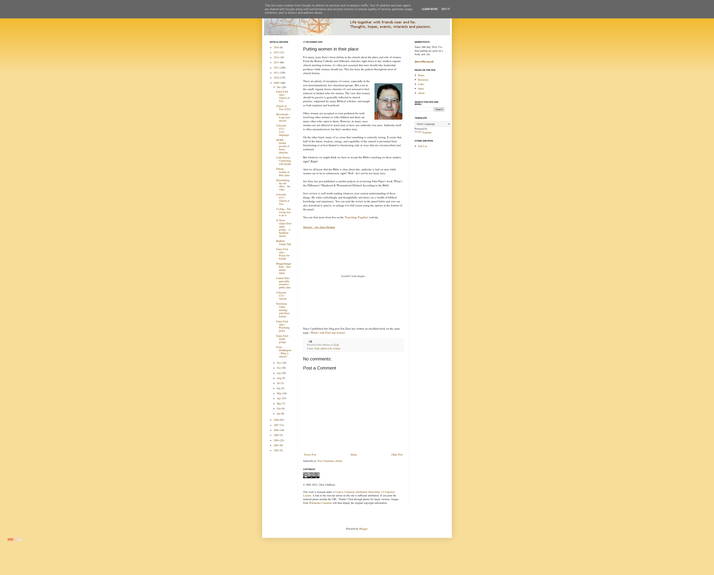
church (323, 348)
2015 (277, 52)
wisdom (336, 348)
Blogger (363, 528)
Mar (279, 403)
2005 (277, 435)
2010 (277, 77)
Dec (279, 87)
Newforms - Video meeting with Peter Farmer (283, 310)
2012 (277, 67)
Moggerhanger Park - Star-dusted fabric (283, 268)
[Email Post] (310, 341)
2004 (277, 440)
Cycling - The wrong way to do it (283, 212)
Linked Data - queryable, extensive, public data (283, 282)
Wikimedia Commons (320, 503)
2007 (277, 425)
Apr (279, 398)
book (317, 348)
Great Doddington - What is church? (283, 351)
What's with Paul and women (328, 332)
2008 (277, 420)
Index (421, 88)
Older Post (397, 454)
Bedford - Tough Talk (283, 242)
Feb (279, 408)
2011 (277, 72)
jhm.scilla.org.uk (424, 61)
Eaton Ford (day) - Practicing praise (283, 326)
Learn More (430, 9)
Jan (279, 413)
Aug (279, 378)
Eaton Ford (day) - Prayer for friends (283, 253)
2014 (277, 57)
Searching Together (356, 217)
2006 (277, 430)
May (279, 393)
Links (421, 84)
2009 (277, 83)
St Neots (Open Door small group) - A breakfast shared (284, 228)
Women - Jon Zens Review (319, 227)
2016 (277, 47)
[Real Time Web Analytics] (14, 540)
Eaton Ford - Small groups (283, 339)
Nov (279, 363)
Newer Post (310, 454)
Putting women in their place (283, 172)
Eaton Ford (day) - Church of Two (283, 96)
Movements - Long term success (283, 117)
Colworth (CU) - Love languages (282, 130)
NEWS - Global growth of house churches (282, 146)
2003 (277, 445)
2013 (277, 62)
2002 (277, 450)
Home (354, 454)
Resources (423, 79)
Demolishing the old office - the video (283, 184)
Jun (279, 388)
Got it (445, 9)
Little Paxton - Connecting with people (284, 161)
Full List (422, 146)
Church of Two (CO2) (283, 107)
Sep (279, 373)
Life (330, 348)
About (421, 93)
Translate (427, 132)
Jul (279, 383)
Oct (279, 368)
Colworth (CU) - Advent (281, 296)
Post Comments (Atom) (330, 461)
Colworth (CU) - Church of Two (283, 199)
